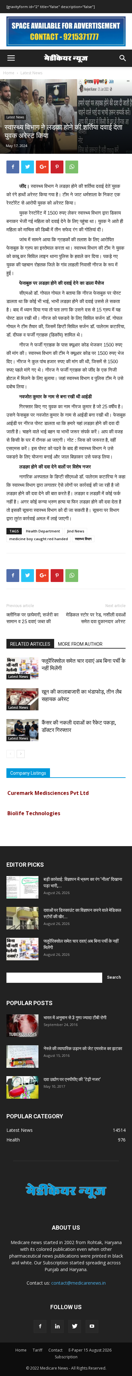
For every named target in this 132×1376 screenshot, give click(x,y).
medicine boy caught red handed (38, 538)
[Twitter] (74, 1326)
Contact (55, 1350)
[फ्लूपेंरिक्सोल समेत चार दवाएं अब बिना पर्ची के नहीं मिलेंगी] (22, 668)
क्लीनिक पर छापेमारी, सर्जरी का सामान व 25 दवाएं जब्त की (32, 618)
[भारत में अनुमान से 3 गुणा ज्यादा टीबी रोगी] (22, 1025)
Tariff (37, 1350)
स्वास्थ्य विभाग (83, 538)
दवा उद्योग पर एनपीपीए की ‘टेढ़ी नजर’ (72, 1079)
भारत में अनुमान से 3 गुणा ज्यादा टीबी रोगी (75, 1017)
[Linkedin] (57, 1326)
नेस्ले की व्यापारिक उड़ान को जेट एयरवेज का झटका (83, 1048)
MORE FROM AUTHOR (80, 644)
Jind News (75, 531)
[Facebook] (40, 1326)
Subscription (66, 1357)
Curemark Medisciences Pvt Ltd (48, 789)
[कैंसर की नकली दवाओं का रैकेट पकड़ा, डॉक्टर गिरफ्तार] (22, 730)
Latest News (31, 73)
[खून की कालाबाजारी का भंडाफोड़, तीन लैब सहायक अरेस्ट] (22, 699)
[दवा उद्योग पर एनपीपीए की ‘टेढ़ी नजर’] (22, 1087)
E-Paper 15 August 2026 (90, 1350)
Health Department (43, 531)
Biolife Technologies (33, 809)
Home (8, 73)
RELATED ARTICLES (30, 644)
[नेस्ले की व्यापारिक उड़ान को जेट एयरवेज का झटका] (22, 1056)
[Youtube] (92, 1326)
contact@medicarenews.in (78, 1283)
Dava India (20, 830)
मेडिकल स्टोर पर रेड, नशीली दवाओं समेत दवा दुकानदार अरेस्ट (96, 618)
